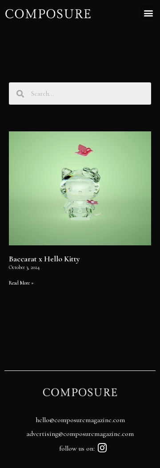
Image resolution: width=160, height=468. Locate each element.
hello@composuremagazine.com (80, 419)
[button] (148, 12)
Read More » (21, 283)
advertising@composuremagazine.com (80, 433)
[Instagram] (102, 448)
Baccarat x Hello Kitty (44, 259)
